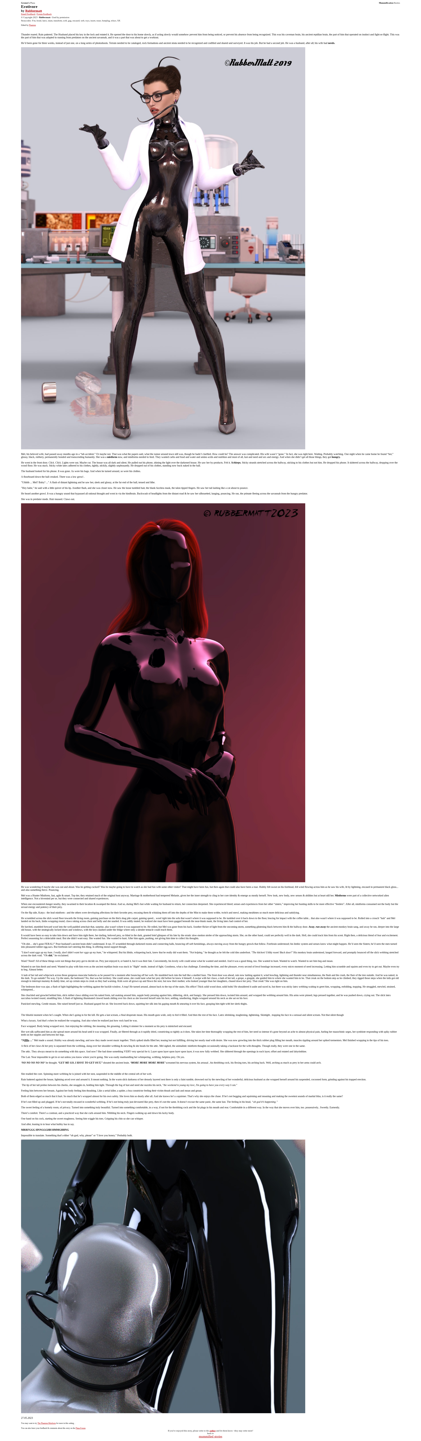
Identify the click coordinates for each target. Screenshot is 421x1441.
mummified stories (210, 1436)
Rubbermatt (33, 11)
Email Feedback (28, 14)
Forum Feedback (44, 14)
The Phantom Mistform (46, 1423)
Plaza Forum (81, 1428)
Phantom (32, 25)
